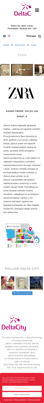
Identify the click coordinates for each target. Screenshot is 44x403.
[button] (20, 71)
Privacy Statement (20, 399)
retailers (20, 45)
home (6, 45)
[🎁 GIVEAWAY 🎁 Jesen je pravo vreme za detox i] (22, 283)
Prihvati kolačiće (22, 388)
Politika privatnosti (34, 399)
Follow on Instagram (23, 293)
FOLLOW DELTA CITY (22, 269)
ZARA (33, 45)
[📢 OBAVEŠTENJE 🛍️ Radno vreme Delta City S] (36, 283)
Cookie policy (8, 399)
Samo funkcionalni (22, 394)
